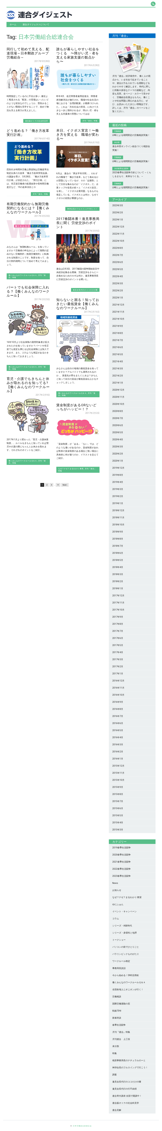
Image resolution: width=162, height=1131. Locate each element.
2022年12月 (118, 226)
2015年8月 (117, 794)
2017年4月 (117, 652)
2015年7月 (117, 801)
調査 (114, 1074)
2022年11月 (118, 234)
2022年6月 (117, 262)
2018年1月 (117, 588)
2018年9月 (117, 531)
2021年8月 (117, 333)
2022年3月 (117, 283)
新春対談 (116, 1018)
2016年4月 (117, 737)
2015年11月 (118, 773)
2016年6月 (117, 723)
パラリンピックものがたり (125, 954)
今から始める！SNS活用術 (125, 975)
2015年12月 (118, 766)
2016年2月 (117, 751)
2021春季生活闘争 (121, 862)
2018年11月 (118, 517)
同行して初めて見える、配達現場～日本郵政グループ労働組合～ (28, 53)
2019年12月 (118, 468)
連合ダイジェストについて (36, 24)
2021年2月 (117, 375)
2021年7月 (117, 340)
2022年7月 (117, 255)
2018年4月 (117, 567)
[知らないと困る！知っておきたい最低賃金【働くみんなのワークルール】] (78, 362)
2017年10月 (118, 609)
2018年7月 (117, 546)
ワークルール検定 (121, 961)
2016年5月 (117, 730)
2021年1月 (117, 382)
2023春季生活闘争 (121, 876)
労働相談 (116, 996)
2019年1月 (117, 503)
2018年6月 (117, 553)
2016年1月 (117, 758)
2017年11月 (118, 602)
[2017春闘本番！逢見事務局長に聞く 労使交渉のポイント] (78, 262)
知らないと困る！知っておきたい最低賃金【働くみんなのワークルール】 (77, 304)
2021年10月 (118, 319)
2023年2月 (117, 212)
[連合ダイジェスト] (39, 18)
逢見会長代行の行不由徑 (124, 1088)
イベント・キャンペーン (124, 911)
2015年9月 (117, 787)
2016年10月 (118, 695)
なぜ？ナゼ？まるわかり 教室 (71, 468)
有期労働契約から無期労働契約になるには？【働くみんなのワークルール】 (28, 208)
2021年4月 (117, 361)
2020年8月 (117, 411)
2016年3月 (117, 744)
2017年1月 (117, 673)
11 (58, 485)
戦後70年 (117, 1010)
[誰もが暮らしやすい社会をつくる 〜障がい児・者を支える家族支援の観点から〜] (78, 89)
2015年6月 (117, 808)
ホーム (13, 24)
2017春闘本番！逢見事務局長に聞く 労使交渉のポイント (77, 223)
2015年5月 (117, 815)
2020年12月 (118, 390)
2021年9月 (117, 326)
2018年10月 (118, 524)
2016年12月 (118, 680)
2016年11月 (118, 687)
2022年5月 (117, 269)
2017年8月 (117, 624)
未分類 (115, 1046)
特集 (114, 1053)
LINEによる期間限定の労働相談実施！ (131, 135)
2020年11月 (118, 397)
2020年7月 (117, 418)
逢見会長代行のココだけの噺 (85, 290)
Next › (65, 485)
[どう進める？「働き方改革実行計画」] (28, 163)
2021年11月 (118, 312)
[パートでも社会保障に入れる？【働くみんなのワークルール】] (28, 335)
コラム (115, 918)
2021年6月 (117, 347)
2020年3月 (117, 446)
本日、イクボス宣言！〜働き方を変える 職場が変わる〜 (77, 135)
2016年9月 (117, 702)
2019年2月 (117, 496)
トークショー (119, 940)
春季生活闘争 (119, 1025)
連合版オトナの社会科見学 (36, 121)
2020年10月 (118, 404)
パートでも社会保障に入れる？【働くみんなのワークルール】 (28, 291)
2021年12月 (118, 304)
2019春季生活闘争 (121, 847)
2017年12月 (118, 595)
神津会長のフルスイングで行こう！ (82, 209)
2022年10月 (118, 241)
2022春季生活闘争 (121, 869)
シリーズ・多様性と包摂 (124, 932)
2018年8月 (117, 539)
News (115, 883)
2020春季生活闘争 (121, 854)
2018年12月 (118, 510)
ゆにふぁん (117, 904)
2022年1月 (117, 297)
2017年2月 (117, 666)
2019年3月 (117, 489)
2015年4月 (117, 822)
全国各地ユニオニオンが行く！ (127, 989)
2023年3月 (117, 205)
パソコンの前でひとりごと (125, 947)
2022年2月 (117, 290)
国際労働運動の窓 (121, 1003)
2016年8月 (117, 709)
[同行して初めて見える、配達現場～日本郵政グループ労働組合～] (28, 89)
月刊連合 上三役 (121, 1039)
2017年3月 (117, 659)
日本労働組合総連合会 (82, 1126)
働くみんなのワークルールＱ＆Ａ (23, 275)
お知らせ (116, 890)
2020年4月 (117, 439)
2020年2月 (117, 453)
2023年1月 (117, 219)
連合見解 (116, 1110)
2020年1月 (117, 460)
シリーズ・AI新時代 (122, 925)
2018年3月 (117, 574)
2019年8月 (117, 475)
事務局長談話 (119, 968)
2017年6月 (117, 638)
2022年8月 (117, 248)
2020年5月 (117, 432)
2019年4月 (117, 482)
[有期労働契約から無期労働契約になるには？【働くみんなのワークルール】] (28, 240)
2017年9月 (117, 617)
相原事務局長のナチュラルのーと (129, 1060)
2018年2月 (117, 581)
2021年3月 (117, 368)
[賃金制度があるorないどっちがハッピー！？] (78, 437)
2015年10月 (118, 780)
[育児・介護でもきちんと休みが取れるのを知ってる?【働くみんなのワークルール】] (28, 433)
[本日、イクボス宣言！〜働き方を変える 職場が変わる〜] (78, 167)
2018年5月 (117, 560)
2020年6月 (117, 425)
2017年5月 (117, 645)
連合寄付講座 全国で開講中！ (127, 1096)
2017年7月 (117, 631)
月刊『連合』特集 (90, 120)
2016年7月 (117, 716)
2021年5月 (117, 354)
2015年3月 (117, 829)
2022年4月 (117, 276)
